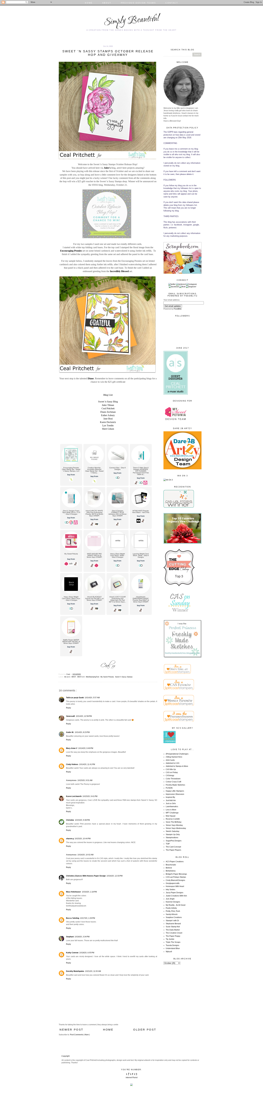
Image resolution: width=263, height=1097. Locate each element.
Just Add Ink (171, 800)
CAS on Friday (172, 772)
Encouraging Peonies (71, 250)
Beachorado (171, 865)
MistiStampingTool (93, 677)
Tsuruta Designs (172, 945)
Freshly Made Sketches (175, 785)
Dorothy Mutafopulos (75, 971)
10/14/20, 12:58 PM (84, 716)
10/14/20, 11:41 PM (87, 764)
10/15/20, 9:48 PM (82, 820)
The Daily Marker (173, 930)
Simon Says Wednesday (176, 828)
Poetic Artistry (171, 908)
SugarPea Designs (173, 841)
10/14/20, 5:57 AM (92, 698)
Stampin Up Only (173, 834)
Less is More (171, 810)
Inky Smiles (170, 889)
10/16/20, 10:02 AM (85, 855)
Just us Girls (171, 803)
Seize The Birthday (173, 822)
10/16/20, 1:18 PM (89, 892)
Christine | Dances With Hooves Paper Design (86, 876)
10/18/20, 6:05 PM (86, 953)
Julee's (107, 168)
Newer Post (71, 1029)
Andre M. (70, 732)
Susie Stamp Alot (173, 927)
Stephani (70, 937)
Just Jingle (170, 899)
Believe (169, 868)
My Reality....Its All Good (175, 905)
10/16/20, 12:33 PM (115, 876)
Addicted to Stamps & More (177, 766)
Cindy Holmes (72, 764)
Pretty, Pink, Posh (173, 911)
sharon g (70, 839)
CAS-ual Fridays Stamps (176, 877)
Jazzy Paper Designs (174, 893)
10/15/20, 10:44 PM (83, 839)
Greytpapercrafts (172, 883)
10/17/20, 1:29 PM (87, 918)
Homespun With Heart (175, 886)
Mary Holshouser (73, 892)
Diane (91, 378)
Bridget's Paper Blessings (176, 874)
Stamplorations (172, 837)
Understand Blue (173, 948)
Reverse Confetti (173, 819)
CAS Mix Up (171, 769)
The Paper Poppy (173, 936)
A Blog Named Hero (174, 757)
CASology (170, 775)
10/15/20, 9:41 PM (89, 796)
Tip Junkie (170, 939)
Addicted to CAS (172, 763)
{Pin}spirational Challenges (177, 754)
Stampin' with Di (172, 921)
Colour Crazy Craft (173, 782)
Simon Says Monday (174, 825)
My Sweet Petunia (107, 677)
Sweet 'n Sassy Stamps (124, 677)
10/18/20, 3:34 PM (82, 937)
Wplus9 (169, 952)
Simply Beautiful (131, 20)
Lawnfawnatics (172, 806)
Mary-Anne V (71, 748)
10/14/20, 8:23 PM (82, 732)
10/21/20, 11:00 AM (93, 971)
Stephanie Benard (173, 924)
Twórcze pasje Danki (75, 698)
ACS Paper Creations (175, 862)
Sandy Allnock (171, 914)
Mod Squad (170, 816)
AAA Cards (170, 760)
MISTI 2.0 (81, 677)
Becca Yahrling (72, 918)
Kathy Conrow (72, 953)
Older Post (144, 1029)
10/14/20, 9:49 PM (85, 748)
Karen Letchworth (74, 796)
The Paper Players (173, 850)
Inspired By (170, 797)
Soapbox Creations (174, 917)
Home (108, 1029)
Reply (68, 708)
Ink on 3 (67, 677)
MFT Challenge (172, 813)
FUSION (169, 788)
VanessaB (70, 716)
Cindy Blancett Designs (175, 880)
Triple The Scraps (173, 942)
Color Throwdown (173, 779)
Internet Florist (131, 1077)
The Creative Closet (174, 933)
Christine (70, 820)
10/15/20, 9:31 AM (84, 780)
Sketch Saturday (172, 831)
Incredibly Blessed (119, 271)
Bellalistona (170, 871)
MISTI (74, 677)
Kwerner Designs (173, 902)
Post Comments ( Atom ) (80, 1035)
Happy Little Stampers (175, 791)
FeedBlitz (178, 309)
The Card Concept (173, 847)
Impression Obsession (175, 794)
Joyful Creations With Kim (176, 896)
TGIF (168, 844)
